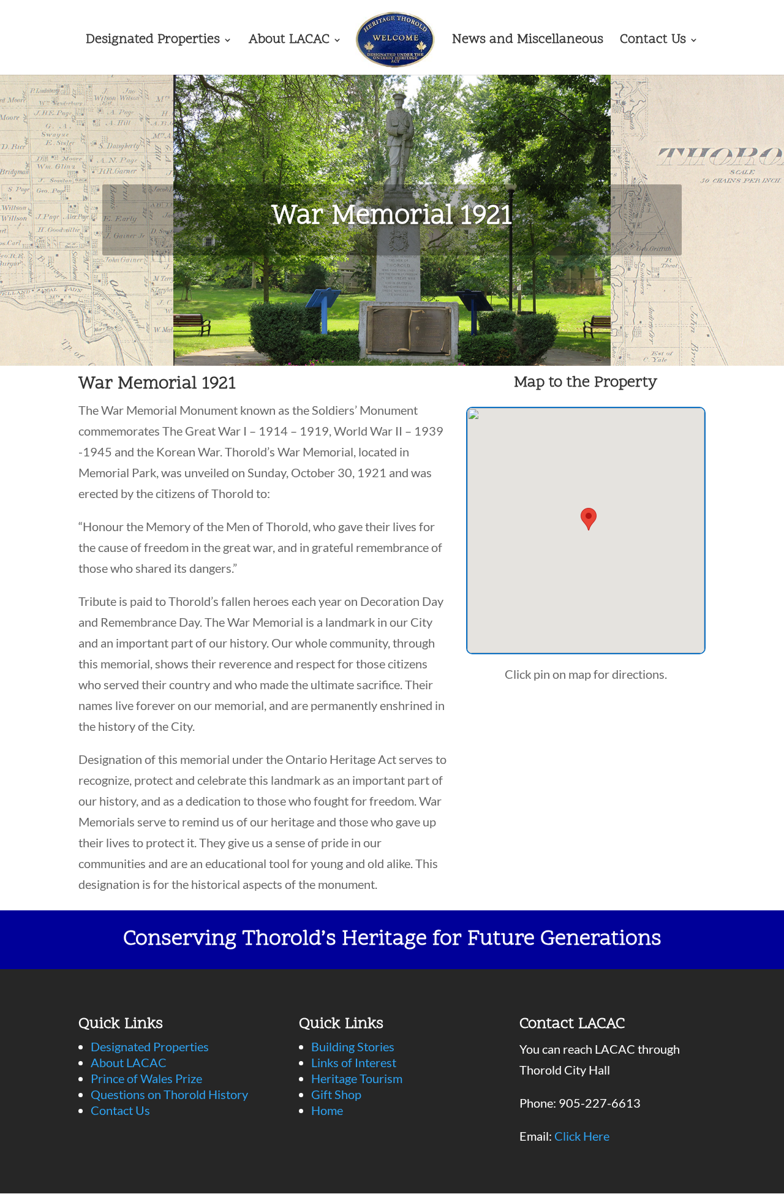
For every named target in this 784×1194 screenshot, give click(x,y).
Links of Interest (353, 1062)
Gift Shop (336, 1094)
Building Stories (352, 1046)
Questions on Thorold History (169, 1094)
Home (327, 1110)
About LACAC (289, 42)
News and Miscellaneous (527, 42)
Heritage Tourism (356, 1078)
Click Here (581, 1135)
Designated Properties (153, 42)
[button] (589, 519)
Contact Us (653, 42)
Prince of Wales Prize (146, 1078)
